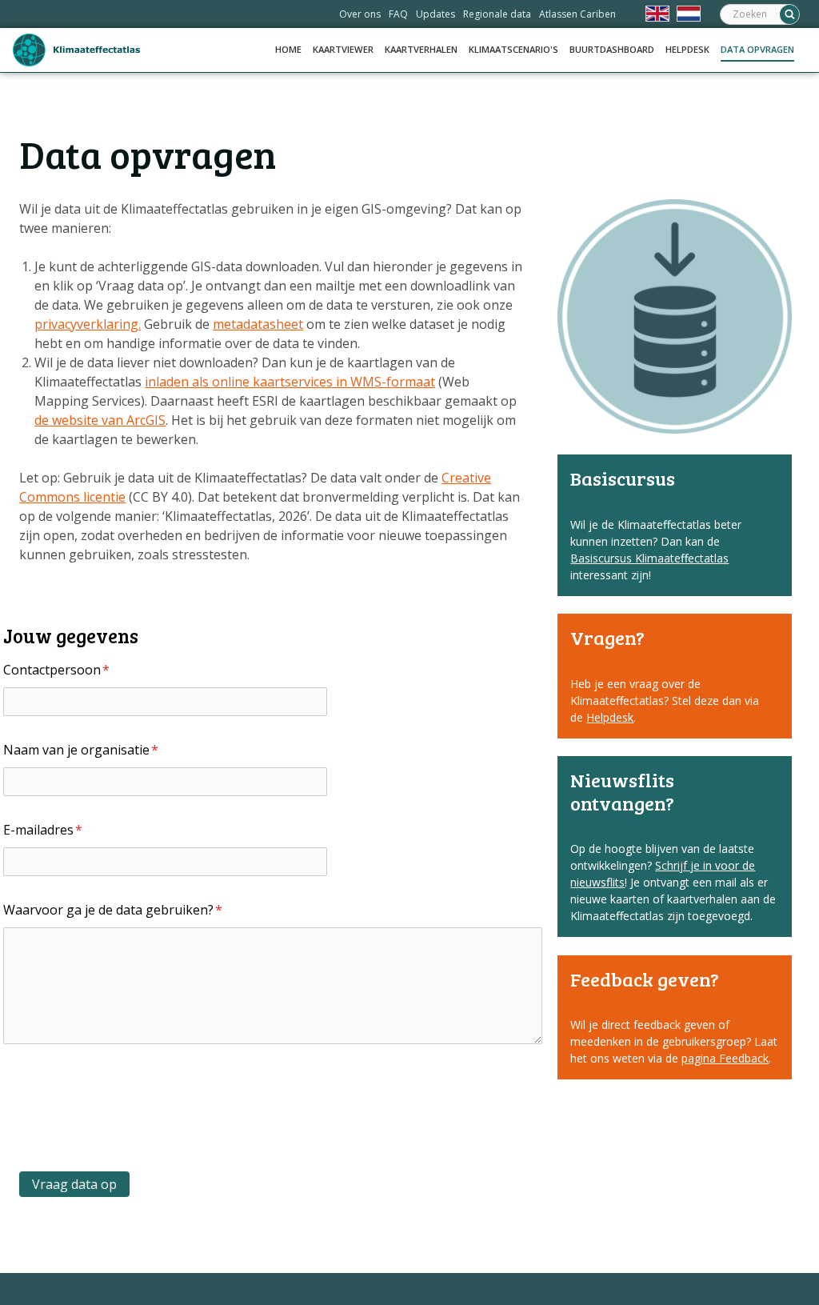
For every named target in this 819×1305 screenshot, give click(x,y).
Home (288, 49)
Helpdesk (687, 49)
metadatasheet (258, 324)
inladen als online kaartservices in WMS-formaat (290, 381)
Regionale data (497, 14)
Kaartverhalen (421, 49)
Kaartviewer (343, 49)
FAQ (398, 14)
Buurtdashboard (611, 49)
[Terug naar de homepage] (77, 50)
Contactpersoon (56, 670)
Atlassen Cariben (577, 14)
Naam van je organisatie (80, 750)
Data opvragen (757, 49)
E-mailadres (42, 830)
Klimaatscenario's (513, 49)
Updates (435, 14)
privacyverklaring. (87, 324)
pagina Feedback (725, 1058)
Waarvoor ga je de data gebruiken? (112, 910)
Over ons (360, 14)
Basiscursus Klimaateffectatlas (649, 558)
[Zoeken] (789, 14)
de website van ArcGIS (100, 420)
